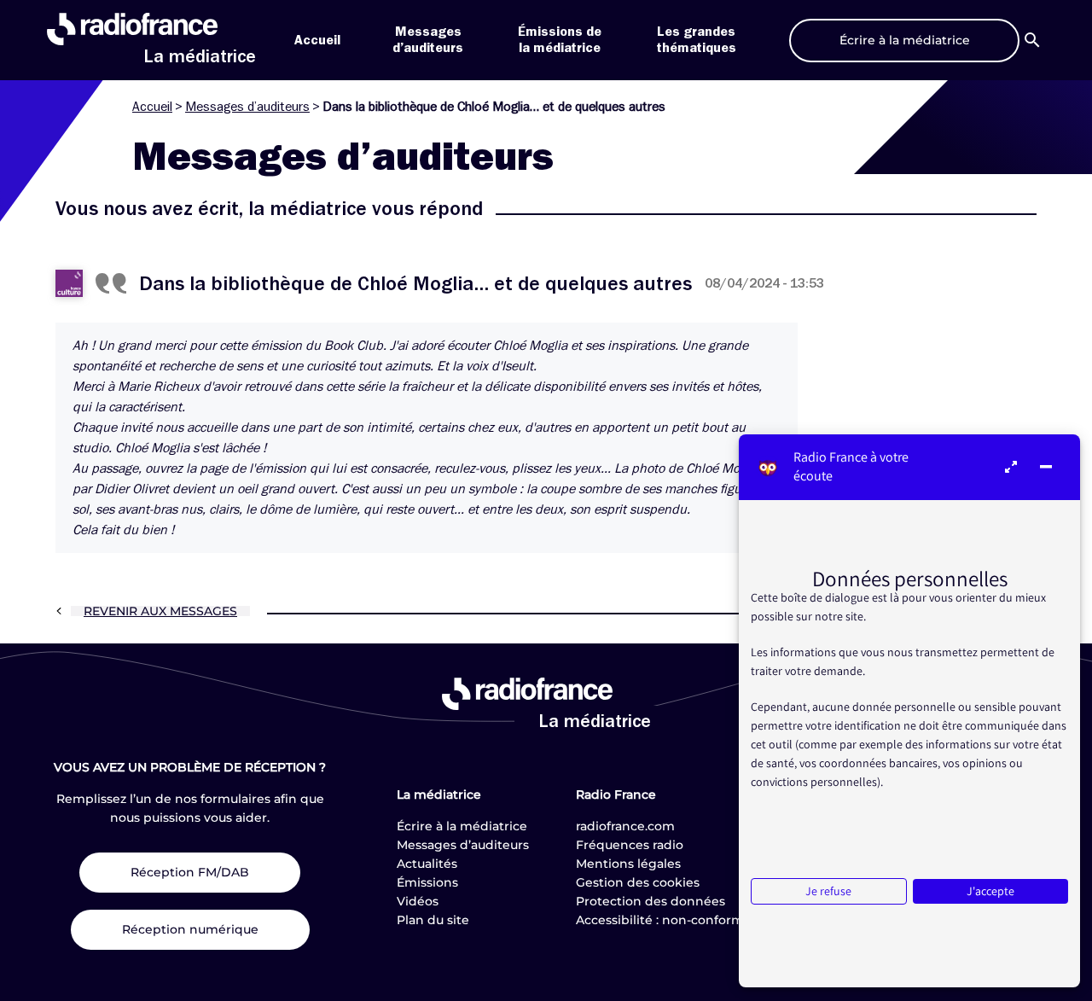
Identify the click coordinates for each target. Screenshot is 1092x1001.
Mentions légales (628, 863)
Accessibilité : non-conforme (664, 920)
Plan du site (433, 920)
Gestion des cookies (638, 882)
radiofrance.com (625, 826)
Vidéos (418, 901)
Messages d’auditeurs (247, 106)
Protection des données (650, 901)
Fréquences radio (629, 845)
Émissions (427, 882)
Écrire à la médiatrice (462, 826)
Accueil (317, 40)
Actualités (427, 863)
